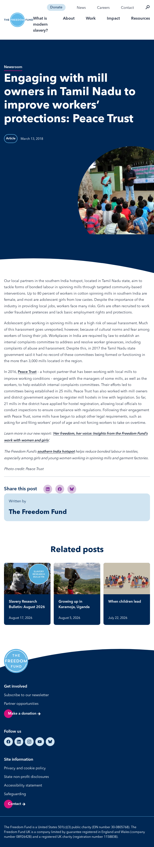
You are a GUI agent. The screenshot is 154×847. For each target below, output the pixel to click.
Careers (103, 7)
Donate (56, 7)
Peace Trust (27, 372)
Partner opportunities (21, 703)
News (81, 7)
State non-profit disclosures (26, 776)
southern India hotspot (56, 451)
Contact (127, 7)
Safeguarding (15, 794)
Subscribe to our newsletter (26, 695)
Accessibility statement (23, 785)
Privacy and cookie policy (25, 768)
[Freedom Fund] (18, 20)
